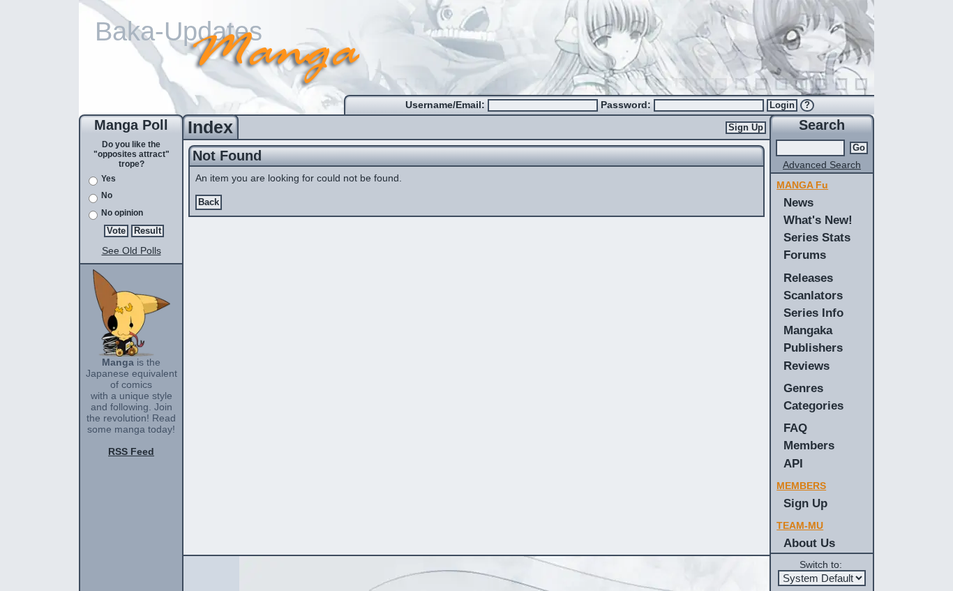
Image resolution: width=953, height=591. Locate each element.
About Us (809, 543)
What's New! (818, 220)
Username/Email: (446, 104)
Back (208, 202)
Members (808, 445)
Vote (116, 231)
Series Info (813, 313)
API (793, 463)
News (798, 202)
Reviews (806, 366)
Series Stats (816, 237)
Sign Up (745, 128)
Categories (813, 405)
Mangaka (807, 330)
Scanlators (813, 295)
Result (147, 231)
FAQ (795, 428)
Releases (808, 278)
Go (859, 148)
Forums (804, 255)
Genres (803, 388)
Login (782, 105)
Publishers (813, 347)
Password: (627, 104)
